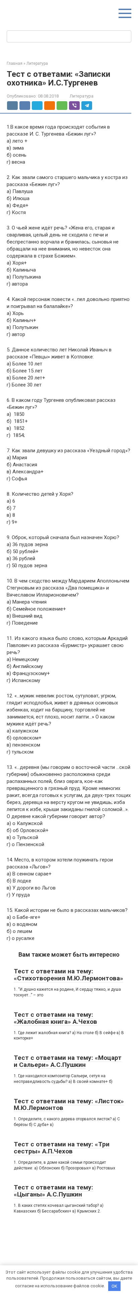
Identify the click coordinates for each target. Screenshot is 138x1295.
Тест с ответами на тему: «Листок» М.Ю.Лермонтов (69, 1104)
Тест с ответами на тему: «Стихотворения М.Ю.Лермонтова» (68, 974)
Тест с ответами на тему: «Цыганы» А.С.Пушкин (53, 1190)
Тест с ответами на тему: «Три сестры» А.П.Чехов (62, 1147)
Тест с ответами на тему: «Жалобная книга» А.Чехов (55, 1018)
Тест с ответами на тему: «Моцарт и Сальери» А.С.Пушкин (68, 1061)
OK (114, 1286)
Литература (81, 96)
